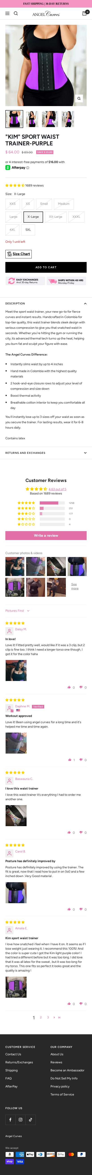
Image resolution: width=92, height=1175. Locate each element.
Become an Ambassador (67, 1070)
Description (15, 303)
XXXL (76, 217)
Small (44, 204)
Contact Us (13, 1054)
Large (13, 217)
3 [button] (48, 1017)
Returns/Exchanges (19, 1062)
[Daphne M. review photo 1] (16, 743)
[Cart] (84, 13)
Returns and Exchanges (25, 453)
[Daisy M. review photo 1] (16, 670)
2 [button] (41, 1017)
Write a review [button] (46, 535)
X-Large (33, 217)
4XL (12, 230)
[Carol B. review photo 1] (16, 892)
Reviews (56, 1062)
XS (28, 204)
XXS (13, 204)
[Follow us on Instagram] (20, 1120)
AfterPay (11, 1086)
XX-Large (55, 217)
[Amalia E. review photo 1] (16, 987)
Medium (63, 204)
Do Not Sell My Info (63, 1078)
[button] (15, 185)
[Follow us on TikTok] (30, 1120)
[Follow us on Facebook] (10, 1120)
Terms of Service (62, 1094)
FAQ (8, 1078)
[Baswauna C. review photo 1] (16, 815)
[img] (15, 623)
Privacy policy (59, 1086)
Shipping (11, 1070)
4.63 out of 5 (57, 489)
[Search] (16, 13)
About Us (56, 1054)
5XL (28, 230)
